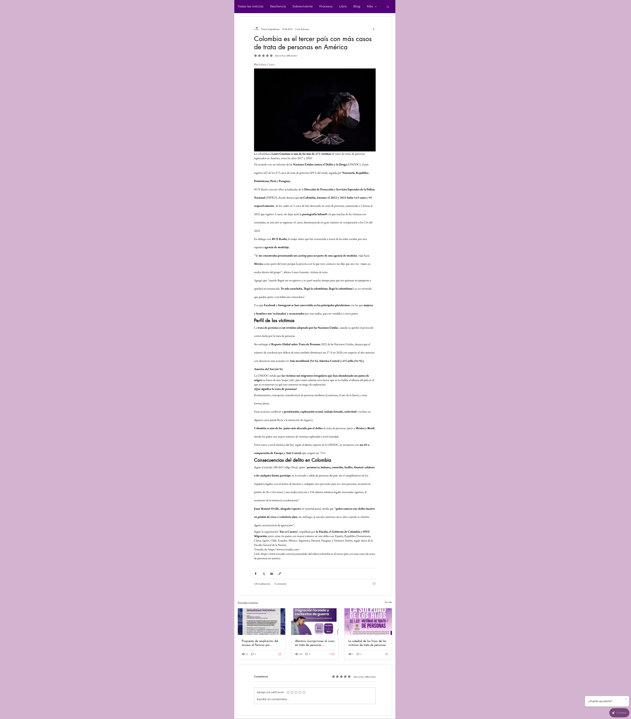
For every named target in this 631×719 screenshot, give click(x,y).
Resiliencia (278, 6)
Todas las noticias (250, 6)
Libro (343, 6)
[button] (387, 6)
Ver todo (388, 602)
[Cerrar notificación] (626, 699)
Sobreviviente (302, 6)
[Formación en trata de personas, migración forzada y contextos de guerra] (315, 621)
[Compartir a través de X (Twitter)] (263, 573)
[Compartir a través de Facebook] (255, 573)
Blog (356, 6)
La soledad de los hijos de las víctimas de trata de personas (367, 643)
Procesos (326, 6)
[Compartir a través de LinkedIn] (271, 573)
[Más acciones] (374, 29)
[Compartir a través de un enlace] (279, 573)
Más (370, 6)
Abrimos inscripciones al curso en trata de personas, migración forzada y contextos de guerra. (315, 643)
